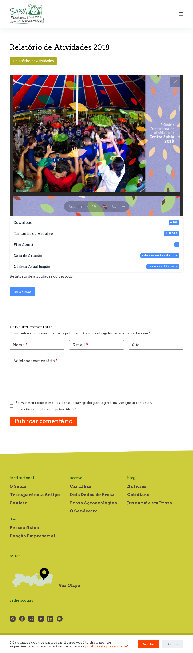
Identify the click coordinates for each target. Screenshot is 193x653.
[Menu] (181, 14)
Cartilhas (81, 486)
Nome (20, 345)
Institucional (22, 478)
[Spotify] (60, 619)
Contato (19, 502)
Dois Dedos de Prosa (92, 494)
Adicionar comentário (35, 361)
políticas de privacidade (106, 646)
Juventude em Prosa (149, 502)
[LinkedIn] (50, 619)
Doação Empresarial (32, 536)
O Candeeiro (84, 511)
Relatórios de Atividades (33, 61)
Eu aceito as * (46, 409)
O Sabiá (18, 486)
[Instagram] (13, 619)
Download (22, 292)
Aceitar (148, 644)
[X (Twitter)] (31, 619)
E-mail (80, 345)
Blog (131, 478)
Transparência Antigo (35, 494)
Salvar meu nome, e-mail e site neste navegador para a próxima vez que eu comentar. (84, 403)
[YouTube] (41, 619)
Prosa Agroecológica (93, 502)
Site (135, 345)
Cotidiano (138, 494)
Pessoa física (24, 527)
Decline (172, 644)
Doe (13, 519)
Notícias (136, 486)
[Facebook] (22, 619)
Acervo (76, 478)
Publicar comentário (43, 421)
